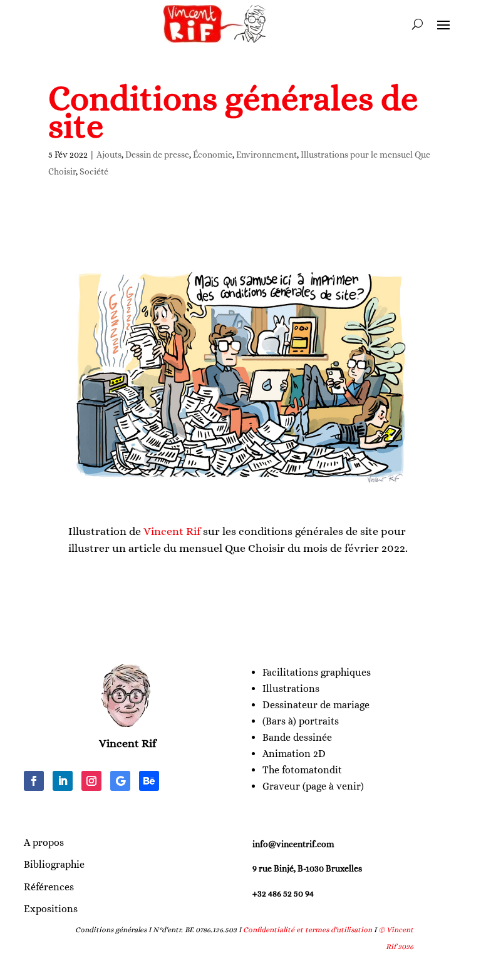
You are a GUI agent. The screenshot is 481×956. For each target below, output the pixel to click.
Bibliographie (54, 864)
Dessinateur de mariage (316, 705)
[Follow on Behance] (149, 781)
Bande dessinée (297, 737)
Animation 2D (294, 754)
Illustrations (290, 688)
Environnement (266, 155)
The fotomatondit (302, 770)
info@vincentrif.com (293, 844)
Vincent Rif (171, 531)
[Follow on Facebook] (34, 781)
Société (94, 171)
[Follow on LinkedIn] (63, 781)
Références (49, 887)
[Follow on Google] (120, 781)
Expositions (51, 909)
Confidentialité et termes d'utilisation (307, 929)
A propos (44, 842)
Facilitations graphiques (316, 672)
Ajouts (109, 155)
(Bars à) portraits (300, 721)
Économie (212, 155)
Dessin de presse (157, 155)
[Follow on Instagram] (91, 781)
